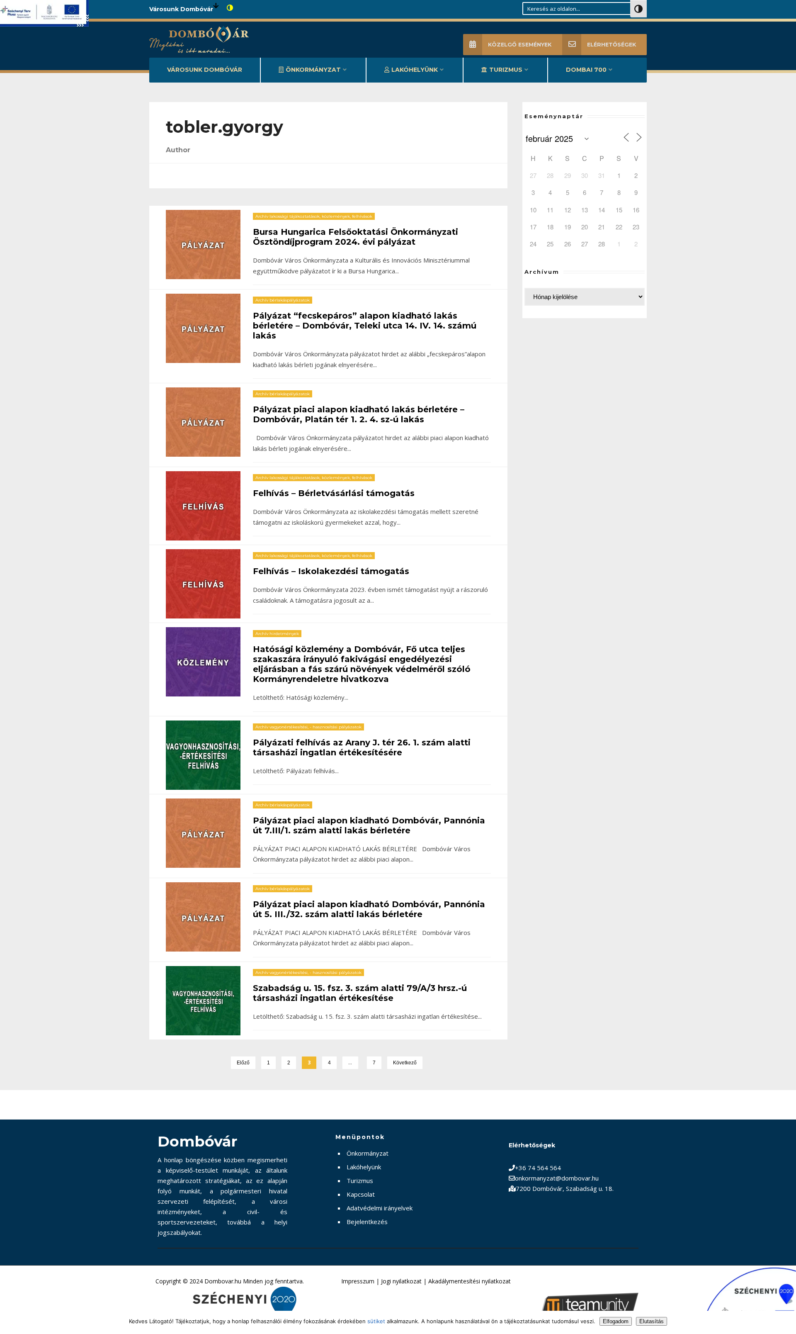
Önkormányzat (313, 69)
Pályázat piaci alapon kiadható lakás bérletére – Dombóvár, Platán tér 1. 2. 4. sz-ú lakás (358, 414)
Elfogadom (616, 1321)
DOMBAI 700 (586, 69)
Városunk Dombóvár (204, 69)
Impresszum (357, 1281)
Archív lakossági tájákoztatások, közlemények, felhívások (313, 216)
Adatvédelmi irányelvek (380, 1208)
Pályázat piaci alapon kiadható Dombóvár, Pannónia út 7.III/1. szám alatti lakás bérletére (369, 825)
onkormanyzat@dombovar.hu (557, 1178)
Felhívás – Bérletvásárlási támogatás (334, 493)
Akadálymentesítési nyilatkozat (469, 1281)
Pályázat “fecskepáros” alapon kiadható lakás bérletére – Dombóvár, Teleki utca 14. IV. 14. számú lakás (364, 326)
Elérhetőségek (611, 44)
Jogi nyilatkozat (401, 1281)
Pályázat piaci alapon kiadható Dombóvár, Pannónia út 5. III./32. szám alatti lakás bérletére (369, 909)
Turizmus (505, 69)
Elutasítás (651, 1321)
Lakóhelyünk (414, 69)
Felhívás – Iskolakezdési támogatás (331, 571)
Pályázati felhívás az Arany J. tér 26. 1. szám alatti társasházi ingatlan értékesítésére (362, 747)
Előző (243, 1063)
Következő (405, 1063)
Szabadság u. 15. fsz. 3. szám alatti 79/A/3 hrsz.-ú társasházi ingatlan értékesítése (360, 993)
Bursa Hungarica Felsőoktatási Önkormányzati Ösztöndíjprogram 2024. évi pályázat (355, 237)
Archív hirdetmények (277, 633)
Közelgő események (519, 44)
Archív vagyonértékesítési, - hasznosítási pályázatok (308, 727)
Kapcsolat (361, 1194)
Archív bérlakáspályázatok (282, 300)
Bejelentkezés (367, 1221)
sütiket (376, 1321)
